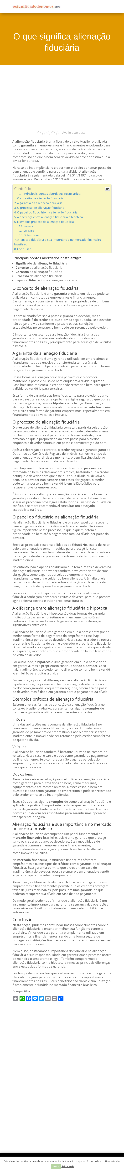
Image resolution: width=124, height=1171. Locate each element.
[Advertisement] (62, 97)
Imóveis (28, 226)
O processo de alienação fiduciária (40, 208)
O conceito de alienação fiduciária (40, 198)
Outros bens (31, 235)
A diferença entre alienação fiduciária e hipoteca (50, 217)
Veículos (29, 231)
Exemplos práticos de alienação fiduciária (45, 222)
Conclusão (24, 249)
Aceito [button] (56, 1166)
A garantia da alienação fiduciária (39, 203)
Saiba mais (68, 1166)
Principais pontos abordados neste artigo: (52, 194)
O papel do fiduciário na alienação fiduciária (47, 212)
